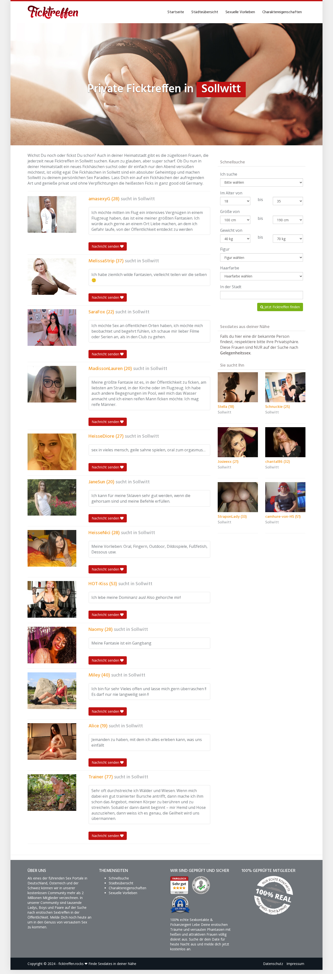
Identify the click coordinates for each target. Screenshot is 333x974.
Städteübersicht (204, 12)
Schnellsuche (119, 878)
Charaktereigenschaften (282, 12)
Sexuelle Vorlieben (240, 12)
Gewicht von (231, 230)
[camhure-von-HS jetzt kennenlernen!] (285, 497)
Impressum (295, 963)
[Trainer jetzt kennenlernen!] (52, 792)
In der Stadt (230, 286)
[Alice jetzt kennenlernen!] (52, 741)
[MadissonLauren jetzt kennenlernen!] (52, 384)
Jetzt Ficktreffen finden (282, 307)
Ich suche (228, 174)
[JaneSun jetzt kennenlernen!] (52, 497)
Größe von (230, 211)
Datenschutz (273, 963)
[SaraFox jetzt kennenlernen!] (52, 327)
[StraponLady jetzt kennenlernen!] (238, 497)
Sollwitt (146, 199)
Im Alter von (231, 193)
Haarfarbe (229, 268)
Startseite (175, 12)
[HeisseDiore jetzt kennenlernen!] (52, 452)
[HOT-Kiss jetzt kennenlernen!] (52, 599)
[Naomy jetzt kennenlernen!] (52, 645)
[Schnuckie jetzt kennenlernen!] (285, 387)
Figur (225, 249)
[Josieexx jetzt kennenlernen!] (238, 442)
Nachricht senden (106, 246)
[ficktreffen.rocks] (53, 12)
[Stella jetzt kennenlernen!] (238, 387)
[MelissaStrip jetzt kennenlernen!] (52, 276)
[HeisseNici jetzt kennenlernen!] (52, 548)
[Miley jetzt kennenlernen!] (52, 690)
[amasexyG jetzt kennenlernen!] (52, 214)
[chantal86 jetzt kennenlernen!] (285, 442)
